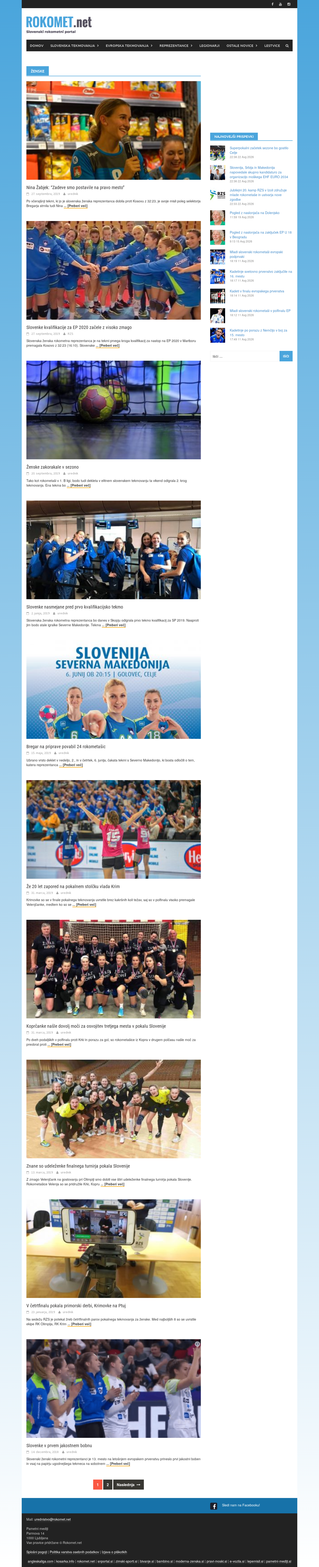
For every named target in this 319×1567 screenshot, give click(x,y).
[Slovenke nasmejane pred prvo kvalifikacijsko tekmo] (113, 549)
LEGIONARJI (209, 45)
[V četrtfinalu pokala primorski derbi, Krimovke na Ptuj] (113, 1248)
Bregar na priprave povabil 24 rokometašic (66, 746)
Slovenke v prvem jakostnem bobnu (59, 1445)
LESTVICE (272, 45)
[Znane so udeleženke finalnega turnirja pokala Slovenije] (113, 1108)
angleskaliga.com (40, 1561)
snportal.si (105, 1561)
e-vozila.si (237, 1561)
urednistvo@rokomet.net (52, 1519)
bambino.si (165, 1561)
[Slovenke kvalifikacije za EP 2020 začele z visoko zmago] (113, 269)
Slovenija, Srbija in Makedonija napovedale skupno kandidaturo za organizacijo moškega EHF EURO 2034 (259, 172)
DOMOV (36, 45)
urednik (73, 194)
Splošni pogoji (36, 1552)
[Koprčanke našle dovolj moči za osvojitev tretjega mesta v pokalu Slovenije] (113, 968)
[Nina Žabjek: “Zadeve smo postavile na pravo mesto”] (113, 130)
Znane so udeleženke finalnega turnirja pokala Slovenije (78, 1166)
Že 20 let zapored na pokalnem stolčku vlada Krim (73, 886)
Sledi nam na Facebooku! (241, 1505)
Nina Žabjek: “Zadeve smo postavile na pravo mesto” (75, 187)
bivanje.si (147, 1561)
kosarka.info (65, 1561)
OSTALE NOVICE (240, 45)
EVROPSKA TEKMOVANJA (127, 45)
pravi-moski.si (217, 1561)
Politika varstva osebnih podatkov (74, 1552)
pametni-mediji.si (278, 1561)
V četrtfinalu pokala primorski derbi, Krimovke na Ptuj (76, 1305)
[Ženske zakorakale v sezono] (113, 409)
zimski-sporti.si (126, 1561)
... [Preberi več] (76, 205)
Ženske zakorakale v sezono (52, 467)
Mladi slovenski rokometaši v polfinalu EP (260, 310)
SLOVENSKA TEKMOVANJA (72, 45)
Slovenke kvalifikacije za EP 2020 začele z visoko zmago (79, 327)
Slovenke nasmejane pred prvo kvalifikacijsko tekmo (74, 607)
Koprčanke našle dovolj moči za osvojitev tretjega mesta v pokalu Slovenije (96, 1026)
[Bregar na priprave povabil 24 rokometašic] (113, 689)
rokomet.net (86, 1561)
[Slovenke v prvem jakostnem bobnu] (113, 1388)
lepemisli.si (255, 1561)
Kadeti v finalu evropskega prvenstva (257, 291)
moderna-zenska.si (190, 1561)
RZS (70, 334)
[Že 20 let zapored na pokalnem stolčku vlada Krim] (113, 829)
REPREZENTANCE (174, 45)
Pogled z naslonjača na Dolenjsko (255, 212)
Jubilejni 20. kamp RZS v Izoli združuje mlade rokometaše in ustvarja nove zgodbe (258, 195)
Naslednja (126, 1484)
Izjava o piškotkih (114, 1552)
